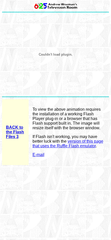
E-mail (38, 154)
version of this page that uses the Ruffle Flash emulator (68, 143)
